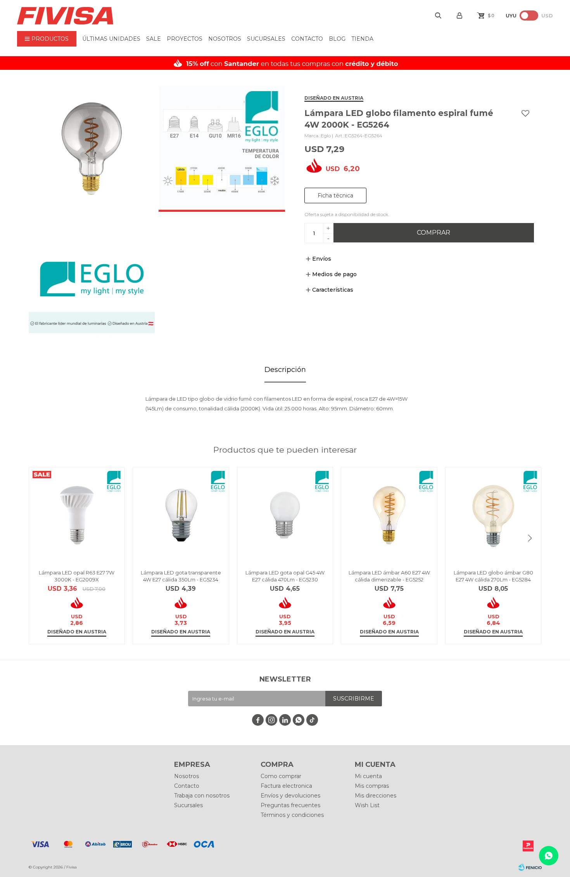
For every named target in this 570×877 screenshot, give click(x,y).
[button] (530, 538)
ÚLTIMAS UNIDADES (111, 38)
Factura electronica (286, 785)
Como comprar (281, 776)
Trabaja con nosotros (202, 795)
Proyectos (184, 38)
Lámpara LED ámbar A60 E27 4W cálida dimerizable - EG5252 (389, 576)
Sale (153, 38)
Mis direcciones (375, 795)
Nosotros (224, 38)
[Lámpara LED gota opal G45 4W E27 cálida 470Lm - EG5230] (285, 515)
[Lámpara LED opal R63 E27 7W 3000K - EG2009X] (77, 515)
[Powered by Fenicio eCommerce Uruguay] (530, 867)
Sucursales (266, 38)
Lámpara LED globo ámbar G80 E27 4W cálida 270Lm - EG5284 (493, 576)
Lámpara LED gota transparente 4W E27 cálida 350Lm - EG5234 (181, 576)
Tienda (362, 38)
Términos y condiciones (292, 814)
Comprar (433, 232)
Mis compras (372, 785)
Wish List (367, 805)
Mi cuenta (368, 776)
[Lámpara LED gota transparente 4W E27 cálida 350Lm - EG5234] (181, 515)
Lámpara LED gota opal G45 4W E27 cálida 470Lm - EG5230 (285, 576)
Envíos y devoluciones (290, 795)
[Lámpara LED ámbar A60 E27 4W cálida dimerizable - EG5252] (389, 515)
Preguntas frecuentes (290, 805)
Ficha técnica (335, 195)
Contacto (307, 38)
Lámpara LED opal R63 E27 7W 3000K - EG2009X (76, 576)
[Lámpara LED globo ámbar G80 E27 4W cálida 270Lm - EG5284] (493, 515)
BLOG (337, 38)
